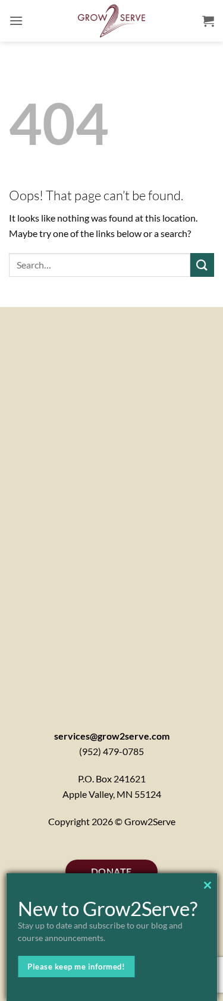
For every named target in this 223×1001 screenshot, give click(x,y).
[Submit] (202, 264)
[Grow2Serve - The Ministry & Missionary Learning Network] (111, 21)
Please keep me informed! (76, 966)
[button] (16, 20)
